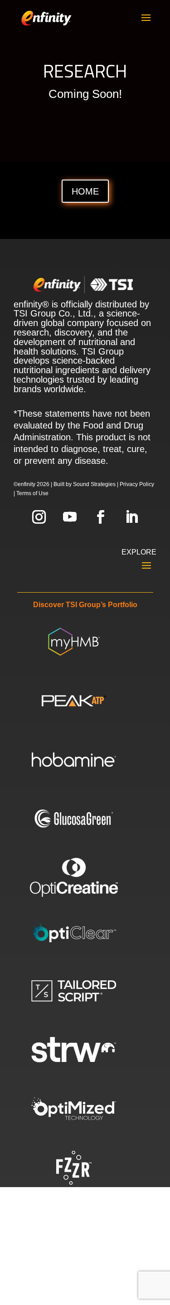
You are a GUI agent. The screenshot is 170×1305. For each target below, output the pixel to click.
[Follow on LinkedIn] (131, 517)
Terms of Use (32, 493)
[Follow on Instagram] (39, 517)
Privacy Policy (137, 484)
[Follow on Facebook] (100, 517)
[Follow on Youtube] (69, 517)
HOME (85, 191)
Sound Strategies (94, 484)
